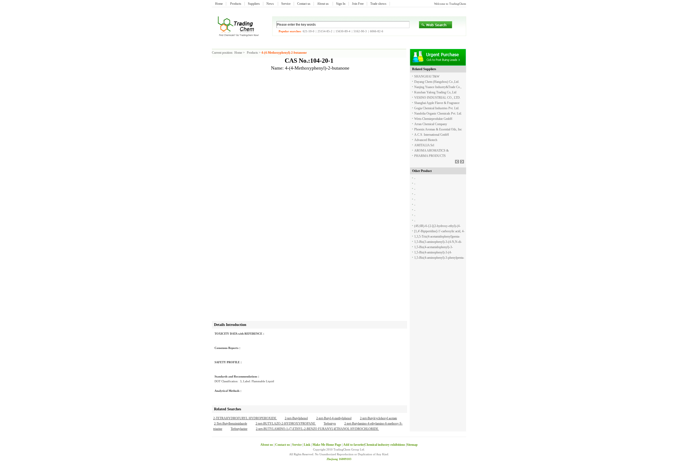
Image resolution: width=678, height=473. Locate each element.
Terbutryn (330, 423)
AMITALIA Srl (424, 145)
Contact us (303, 4)
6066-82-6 (376, 31)
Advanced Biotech (425, 140)
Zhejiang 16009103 (339, 459)
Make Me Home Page (327, 445)
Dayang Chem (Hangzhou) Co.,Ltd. (436, 82)
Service (286, 4)
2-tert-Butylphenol (296, 418)
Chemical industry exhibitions (385, 445)
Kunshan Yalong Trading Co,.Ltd (435, 92)
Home (219, 4)
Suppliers (254, 4)
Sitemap (412, 445)
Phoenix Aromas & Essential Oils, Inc (438, 129)
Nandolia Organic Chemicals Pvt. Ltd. (438, 113)
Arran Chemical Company (430, 124)
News (270, 4)
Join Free (358, 4)
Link (307, 445)
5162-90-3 (360, 31)
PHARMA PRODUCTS (430, 156)
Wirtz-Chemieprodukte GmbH (433, 119)
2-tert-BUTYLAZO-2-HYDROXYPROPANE (286, 423)
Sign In (340, 4)
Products (235, 4)
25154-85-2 (325, 31)
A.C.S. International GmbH (431, 135)
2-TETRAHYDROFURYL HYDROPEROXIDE (245, 418)
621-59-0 (308, 31)
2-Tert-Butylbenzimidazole (230, 423)
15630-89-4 (343, 31)
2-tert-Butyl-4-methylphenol (333, 418)
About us (323, 4)
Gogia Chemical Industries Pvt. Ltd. (436, 108)
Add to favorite (353, 445)
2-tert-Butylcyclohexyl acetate (378, 418)
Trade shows (378, 4)
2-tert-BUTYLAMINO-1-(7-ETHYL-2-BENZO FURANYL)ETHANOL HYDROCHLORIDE (317, 429)
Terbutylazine (239, 429)
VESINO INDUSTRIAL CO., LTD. (437, 97)
